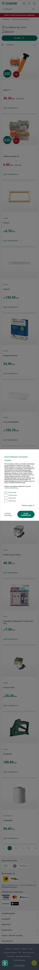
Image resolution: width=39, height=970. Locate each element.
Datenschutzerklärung (11, 488)
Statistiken (12, 498)
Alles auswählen (26, 514)
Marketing (12, 501)
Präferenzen (12, 495)
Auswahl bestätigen (8, 514)
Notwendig (12, 492)
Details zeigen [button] (27, 505)
